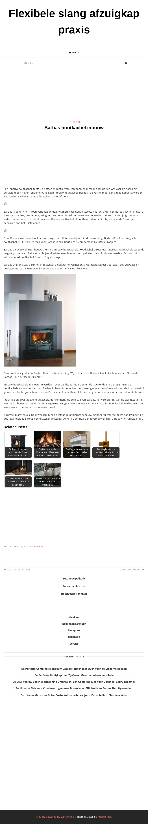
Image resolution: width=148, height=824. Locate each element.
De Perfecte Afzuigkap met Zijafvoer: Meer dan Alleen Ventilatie (74, 675)
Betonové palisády (74, 578)
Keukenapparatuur (74, 623)
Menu (75, 52)
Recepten (74, 630)
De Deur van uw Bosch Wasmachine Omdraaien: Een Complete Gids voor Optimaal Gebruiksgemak (74, 681)
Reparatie (74, 636)
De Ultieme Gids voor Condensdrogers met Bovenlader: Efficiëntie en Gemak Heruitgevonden (74, 688)
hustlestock (104, 816)
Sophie (38, 546)
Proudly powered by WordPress (55, 816)
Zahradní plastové (74, 586)
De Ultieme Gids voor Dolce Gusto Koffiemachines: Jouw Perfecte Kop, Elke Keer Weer (74, 695)
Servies (74, 643)
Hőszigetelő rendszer (74, 593)
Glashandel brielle (19, 569)
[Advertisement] (74, 93)
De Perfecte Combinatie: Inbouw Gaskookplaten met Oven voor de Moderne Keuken (74, 668)
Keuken (74, 122)
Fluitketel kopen (130, 569)
